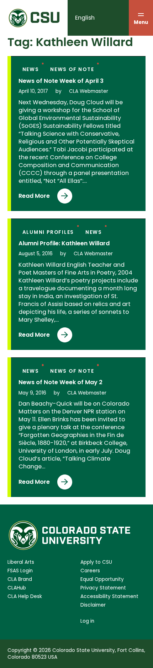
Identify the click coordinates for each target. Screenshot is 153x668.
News (30, 69)
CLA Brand (19, 579)
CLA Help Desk (24, 596)
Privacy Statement (103, 587)
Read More (34, 198)
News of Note (72, 69)
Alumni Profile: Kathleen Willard (64, 243)
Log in (87, 621)
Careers (90, 570)
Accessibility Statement (109, 596)
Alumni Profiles (48, 232)
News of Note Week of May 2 (60, 382)
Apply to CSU (96, 562)
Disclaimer (93, 605)
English (85, 18)
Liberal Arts (20, 562)
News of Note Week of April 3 (61, 81)
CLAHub (16, 587)
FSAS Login (20, 570)
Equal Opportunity (102, 579)
